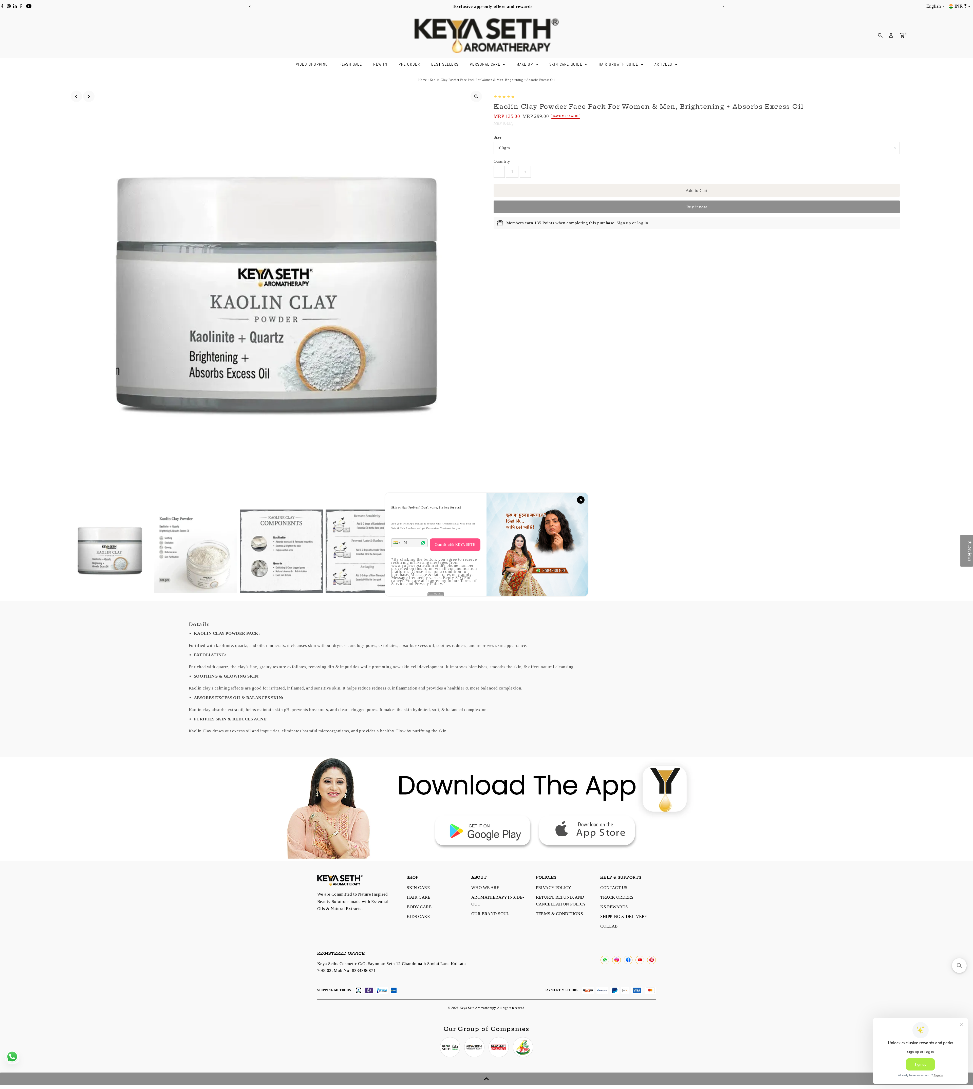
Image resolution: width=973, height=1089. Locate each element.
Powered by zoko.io (435, 594)
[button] (396, 543)
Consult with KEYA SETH (455, 545)
